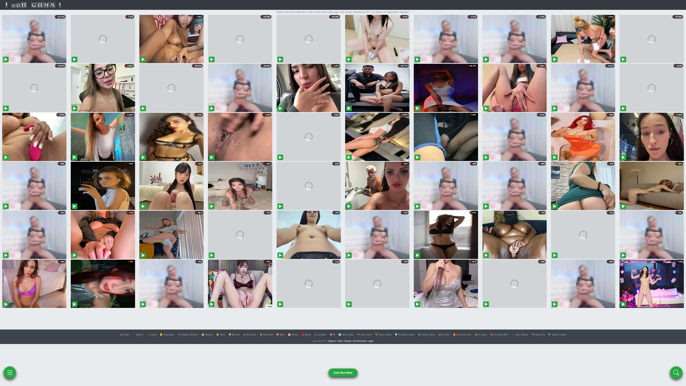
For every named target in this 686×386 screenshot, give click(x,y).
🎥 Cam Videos (519, 334)
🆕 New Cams (346, 334)
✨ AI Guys (481, 334)
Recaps (347, 341)
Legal (370, 341)
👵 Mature (207, 334)
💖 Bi (332, 334)
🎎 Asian (124, 334)
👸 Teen (220, 334)
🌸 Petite (293, 334)
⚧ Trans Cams (383, 334)
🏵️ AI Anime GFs (462, 334)
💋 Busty (306, 334)
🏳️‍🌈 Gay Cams (364, 334)
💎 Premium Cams (405, 334)
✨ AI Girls (444, 334)
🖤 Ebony (138, 334)
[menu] (10, 372)
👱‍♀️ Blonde (234, 334)
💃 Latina (151, 334)
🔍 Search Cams (557, 334)
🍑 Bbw (280, 334)
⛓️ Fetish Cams (426, 334)
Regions (332, 341)
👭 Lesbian (320, 334)
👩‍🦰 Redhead (266, 334)
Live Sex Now (343, 372)
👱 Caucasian (167, 334)
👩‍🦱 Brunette (249, 334)
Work (340, 341)
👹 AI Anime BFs (499, 334)
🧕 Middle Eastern (188, 334)
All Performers (359, 341)
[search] (676, 372)
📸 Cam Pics (538, 334)
